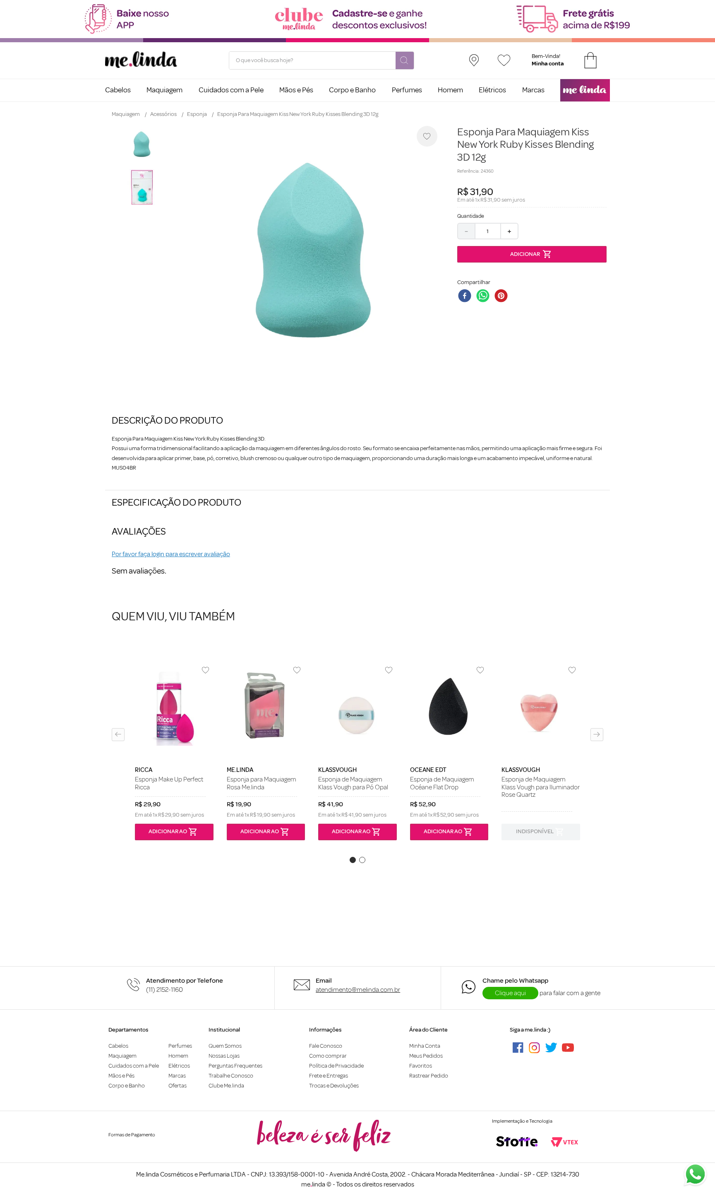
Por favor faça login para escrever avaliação (171, 554)
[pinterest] (502, 296)
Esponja (197, 114)
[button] (118, 734)
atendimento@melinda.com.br (358, 990)
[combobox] (321, 60)
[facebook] (466, 296)
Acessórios (163, 114)
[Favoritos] (504, 60)
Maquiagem (126, 114)
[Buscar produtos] (405, 61)
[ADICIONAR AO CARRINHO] (532, 254)
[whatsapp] (484, 296)
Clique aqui (510, 993)
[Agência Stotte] (517, 1142)
